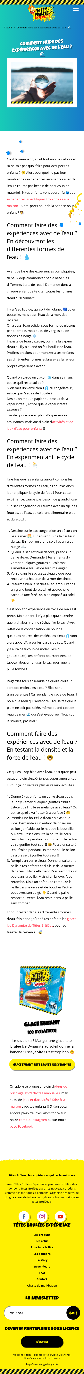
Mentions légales (22, 1355)
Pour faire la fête (42, 1247)
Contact (42, 1279)
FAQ (42, 1273)
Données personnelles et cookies (42, 1358)
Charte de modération (42, 1285)
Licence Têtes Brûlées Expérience (52, 1355)
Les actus (42, 1241)
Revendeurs (42, 1266)
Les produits (42, 1235)
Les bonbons (42, 1254)
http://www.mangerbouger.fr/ (42, 1364)
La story (42, 1260)
